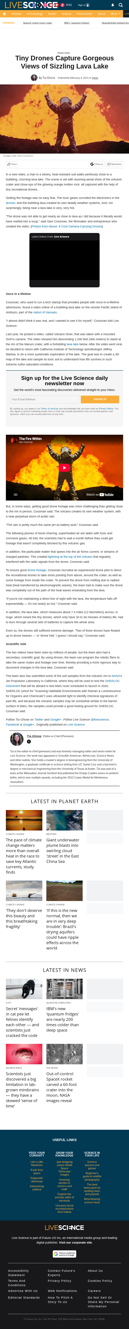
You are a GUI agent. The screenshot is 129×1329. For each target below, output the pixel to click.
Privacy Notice (106, 408)
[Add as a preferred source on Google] (64, 1254)
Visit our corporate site (75, 1242)
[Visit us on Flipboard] (57, 5)
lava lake (73, 344)
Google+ (28, 724)
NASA (116, 676)
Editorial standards (24, 1297)
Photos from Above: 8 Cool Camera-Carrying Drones (67, 226)
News (95, 77)
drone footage (37, 570)
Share (14, 164)
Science (66, 14)
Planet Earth (84, 14)
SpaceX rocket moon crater (37, 22)
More (114, 14)
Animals (16, 14)
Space (101, 14)
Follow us (98, 164)
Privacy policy (59, 1281)
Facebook (12, 724)
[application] (64, 260)
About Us (95, 1270)
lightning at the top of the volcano (70, 556)
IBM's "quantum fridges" (77, 22)
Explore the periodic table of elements (64, 1197)
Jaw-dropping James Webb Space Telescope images (64, 1168)
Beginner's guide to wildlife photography (92, 1176)
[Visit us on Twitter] (40, 5)
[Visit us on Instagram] (45, 5)
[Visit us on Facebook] (34, 5)
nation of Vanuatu (45, 312)
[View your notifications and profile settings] (112, 5)
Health (52, 14)
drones (10, 203)
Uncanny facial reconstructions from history (64, 1208)
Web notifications (62, 1291)
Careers (94, 1291)
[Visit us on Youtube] (51, 5)
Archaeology (35, 14)
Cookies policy (100, 1281)
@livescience (100, 719)
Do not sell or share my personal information (103, 1302)
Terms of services (50, 408)
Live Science (76, 724)
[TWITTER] (30, 741)
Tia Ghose (48, 78)
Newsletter (116, 164)
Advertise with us (23, 1291)
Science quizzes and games (92, 1165)
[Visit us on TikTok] (62, 5)
